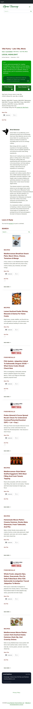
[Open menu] (29, 7)
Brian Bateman (6, 57)
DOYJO (9, 682)
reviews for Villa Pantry (22, 107)
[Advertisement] (16, 30)
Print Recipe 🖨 (8, 88)
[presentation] (16, 241)
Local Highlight (10, 54)
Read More (7, 286)
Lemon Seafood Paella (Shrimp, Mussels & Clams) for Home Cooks (16, 313)
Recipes (7, 250)
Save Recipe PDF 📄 (24, 88)
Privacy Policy (16, 692)
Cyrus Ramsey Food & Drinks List (15, 702)
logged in (11, 223)
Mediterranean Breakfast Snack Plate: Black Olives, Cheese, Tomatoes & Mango (16, 256)
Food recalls (9, 357)
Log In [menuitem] (2, 1)
